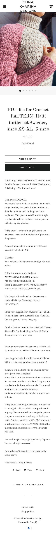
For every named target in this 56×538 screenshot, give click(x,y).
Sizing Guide (28, 507)
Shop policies (28, 511)
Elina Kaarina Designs (28, 6)
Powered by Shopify (28, 522)
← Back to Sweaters (28, 484)
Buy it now (27, 167)
